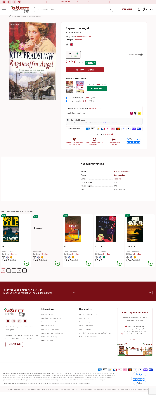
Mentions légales (143, 389)
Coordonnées (112, 389)
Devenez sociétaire (86, 325)
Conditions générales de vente (127, 389)
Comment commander (49, 322)
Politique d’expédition (100, 389)
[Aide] (138, 9)
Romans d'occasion (83, 37)
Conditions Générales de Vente (52, 333)
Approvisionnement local (88, 314)
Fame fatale (99, 247)
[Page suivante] (24, 270)
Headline (78, 40)
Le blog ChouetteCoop (49, 337)
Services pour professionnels (89, 322)
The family (6, 247)
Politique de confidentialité (50, 329)
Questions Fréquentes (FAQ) (51, 318)
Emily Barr (37, 252)
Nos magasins (127, 9)
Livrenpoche (16, 389)
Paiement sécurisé (47, 314)
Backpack (38, 228)
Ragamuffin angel (75, 98)
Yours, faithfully (74, 101)
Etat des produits (134, 54)
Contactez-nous (14, 344)
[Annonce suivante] (107, 2)
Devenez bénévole (85, 329)
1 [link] (3, 271)
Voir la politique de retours (110, 122)
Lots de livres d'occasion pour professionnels (95, 333)
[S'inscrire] (150, 292)
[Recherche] (110, 9)
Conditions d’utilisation (85, 389)
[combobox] (73, 9)
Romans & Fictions (20, 16)
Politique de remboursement (50, 389)
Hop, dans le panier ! (97, 89)
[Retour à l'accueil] (10, 16)
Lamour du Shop (35, 389)
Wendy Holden (101, 252)
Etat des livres (84, 318)
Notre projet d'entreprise (88, 337)
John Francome (70, 252)
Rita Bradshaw (73, 32)
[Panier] (151, 9)
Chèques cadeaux (47, 325)
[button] (4, 9)
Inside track (130, 247)
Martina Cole (7, 252)
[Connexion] (145, 9)
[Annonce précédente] (49, 2)
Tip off (66, 247)
